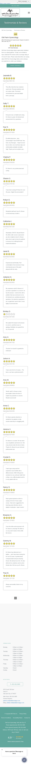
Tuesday (13, 651)
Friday (13, 664)
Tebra (22, 741)
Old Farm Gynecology (7, 30)
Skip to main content (5, 3)
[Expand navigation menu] (29, 12)
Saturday (9, 668)
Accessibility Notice (17, 717)
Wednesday (13, 656)
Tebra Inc (15, 713)
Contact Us (27, 717)
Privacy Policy (22, 713)
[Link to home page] (13, 13)
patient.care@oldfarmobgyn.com (11, 700)
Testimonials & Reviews (19, 30)
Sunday (9, 670)
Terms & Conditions (6, 717)
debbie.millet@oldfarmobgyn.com (15, 702)
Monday (13, 647)
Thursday (13, 660)
